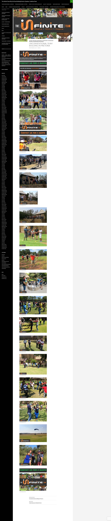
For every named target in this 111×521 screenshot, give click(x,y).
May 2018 (3, 200)
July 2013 (3, 241)
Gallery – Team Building (47, 4)
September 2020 (4, 161)
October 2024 (4, 96)
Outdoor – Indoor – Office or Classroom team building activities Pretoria (6, 55)
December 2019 (4, 173)
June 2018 (3, 198)
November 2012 (4, 247)
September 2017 (4, 211)
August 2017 (4, 212)
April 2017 (3, 216)
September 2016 (4, 226)
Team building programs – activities (21, 4)
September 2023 (4, 112)
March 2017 (3, 218)
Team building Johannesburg (6, 264)
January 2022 (4, 139)
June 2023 (3, 115)
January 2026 (4, 76)
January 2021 (4, 155)
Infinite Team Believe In (65, 4)
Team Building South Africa (38, 41)
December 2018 (4, 190)
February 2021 (4, 154)
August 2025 (4, 83)
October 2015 (4, 237)
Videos (3, 28)
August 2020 (4, 162)
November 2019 (4, 175)
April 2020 (3, 168)
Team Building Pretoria (5, 265)
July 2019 (3, 180)
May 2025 (3, 87)
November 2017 (4, 208)
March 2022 (3, 136)
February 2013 (4, 244)
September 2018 (4, 194)
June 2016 (3, 230)
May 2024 (3, 103)
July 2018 (3, 197)
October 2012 (4, 248)
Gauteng (31, 40)
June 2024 (3, 101)
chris (40, 47)
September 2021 (4, 144)
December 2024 (4, 94)
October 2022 (4, 126)
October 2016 (4, 225)
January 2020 (4, 172)
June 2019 (3, 182)
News (3, 30)
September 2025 (4, 82)
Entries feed (3, 275)
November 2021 (4, 141)
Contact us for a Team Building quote (35, 4)
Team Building (45, 40)
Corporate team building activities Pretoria (6, 44)
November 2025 (4, 79)
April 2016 (3, 233)
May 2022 (3, 133)
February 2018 (4, 204)
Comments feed (4, 277)
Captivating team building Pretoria (35, 502)
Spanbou (3, 260)
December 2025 (4, 78)
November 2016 (4, 223)
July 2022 (3, 130)
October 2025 (4, 80)
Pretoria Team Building (37, 40)
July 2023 (3, 114)
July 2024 (3, 100)
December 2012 (4, 245)
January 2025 (4, 93)
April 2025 (3, 89)
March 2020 (3, 169)
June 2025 (3, 86)
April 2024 (3, 104)
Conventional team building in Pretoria (36, 498)
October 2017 (4, 209)
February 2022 (4, 137)
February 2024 (4, 107)
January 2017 (4, 220)
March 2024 (3, 105)
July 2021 (3, 147)
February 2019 (4, 187)
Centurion (3, 254)
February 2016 (4, 236)
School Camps (4, 258)
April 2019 (3, 184)
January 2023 (4, 122)
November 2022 (4, 125)
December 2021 (4, 140)
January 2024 (4, 108)
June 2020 (3, 165)
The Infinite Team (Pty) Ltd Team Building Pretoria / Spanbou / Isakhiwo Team (19, 1)
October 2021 (4, 143)
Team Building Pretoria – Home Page (8, 4)
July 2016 (3, 229)
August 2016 (4, 227)
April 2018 (3, 201)
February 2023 (4, 121)
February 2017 (4, 219)
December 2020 (4, 157)
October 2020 (4, 159)
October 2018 (4, 193)
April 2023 (3, 118)
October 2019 (4, 176)
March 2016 (3, 234)
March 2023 (3, 119)
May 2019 (3, 183)
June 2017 (3, 215)
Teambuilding (4, 268)
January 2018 (4, 205)
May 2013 (3, 243)
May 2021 (3, 150)
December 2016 (4, 222)
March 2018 (3, 202)
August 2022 (4, 129)
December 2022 (4, 123)
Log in (3, 274)
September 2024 (4, 97)
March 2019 (3, 186)
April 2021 (3, 151)
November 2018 (4, 191)
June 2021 (3, 148)
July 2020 (3, 164)
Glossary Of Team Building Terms (6, 33)
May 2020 (3, 166)
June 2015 (3, 240)
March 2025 (3, 90)
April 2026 (3, 75)
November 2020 (4, 158)
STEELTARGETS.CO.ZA (5, 261)
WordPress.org (4, 278)
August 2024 (4, 98)
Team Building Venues (56, 4)
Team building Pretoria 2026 (6, 60)
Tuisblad (3, 35)
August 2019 (4, 179)
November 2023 (4, 111)
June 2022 (3, 132)
